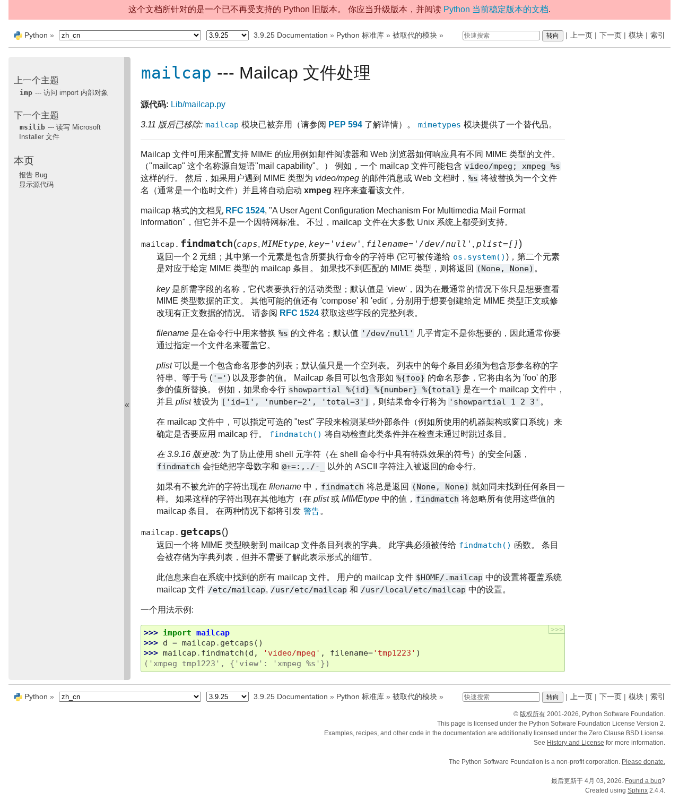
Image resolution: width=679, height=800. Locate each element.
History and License (575, 742)
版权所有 (532, 714)
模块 (636, 35)
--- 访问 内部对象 (64, 92)
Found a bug (643, 781)
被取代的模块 (415, 35)
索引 (657, 35)
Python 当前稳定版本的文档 (496, 9)
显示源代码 (36, 184)
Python (36, 35)
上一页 (581, 35)
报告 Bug (33, 175)
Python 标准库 (360, 35)
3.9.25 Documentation (291, 35)
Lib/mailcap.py (198, 104)
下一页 (610, 35)
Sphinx (638, 790)
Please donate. (643, 761)
